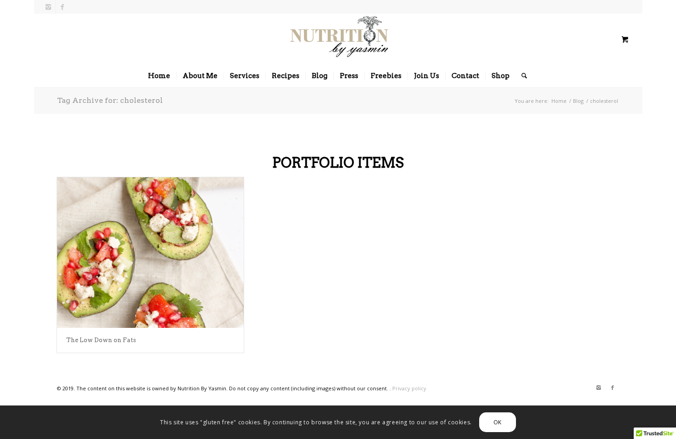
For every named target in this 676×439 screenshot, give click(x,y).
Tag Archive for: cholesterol (110, 100)
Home (559, 100)
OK (497, 422)
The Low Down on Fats (101, 340)
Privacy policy (409, 388)
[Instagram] (48, 7)
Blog (578, 100)
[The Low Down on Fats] (150, 252)
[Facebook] (62, 7)
